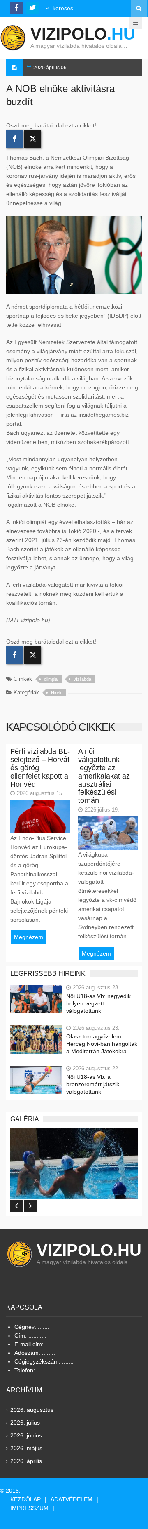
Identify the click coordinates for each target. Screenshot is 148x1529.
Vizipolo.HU (89, 1250)
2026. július (25, 1422)
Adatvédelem (71, 1499)
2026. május (26, 1448)
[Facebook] (14, 139)
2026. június (26, 1435)
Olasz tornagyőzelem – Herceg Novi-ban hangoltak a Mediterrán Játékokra (101, 1044)
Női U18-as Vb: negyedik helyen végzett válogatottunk (98, 1003)
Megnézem (28, 937)
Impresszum (29, 1508)
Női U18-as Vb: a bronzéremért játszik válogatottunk (92, 1084)
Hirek (56, 692)
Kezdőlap (25, 1499)
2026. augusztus (31, 1409)
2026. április (26, 1461)
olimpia (51, 679)
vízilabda (82, 679)
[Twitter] (32, 139)
